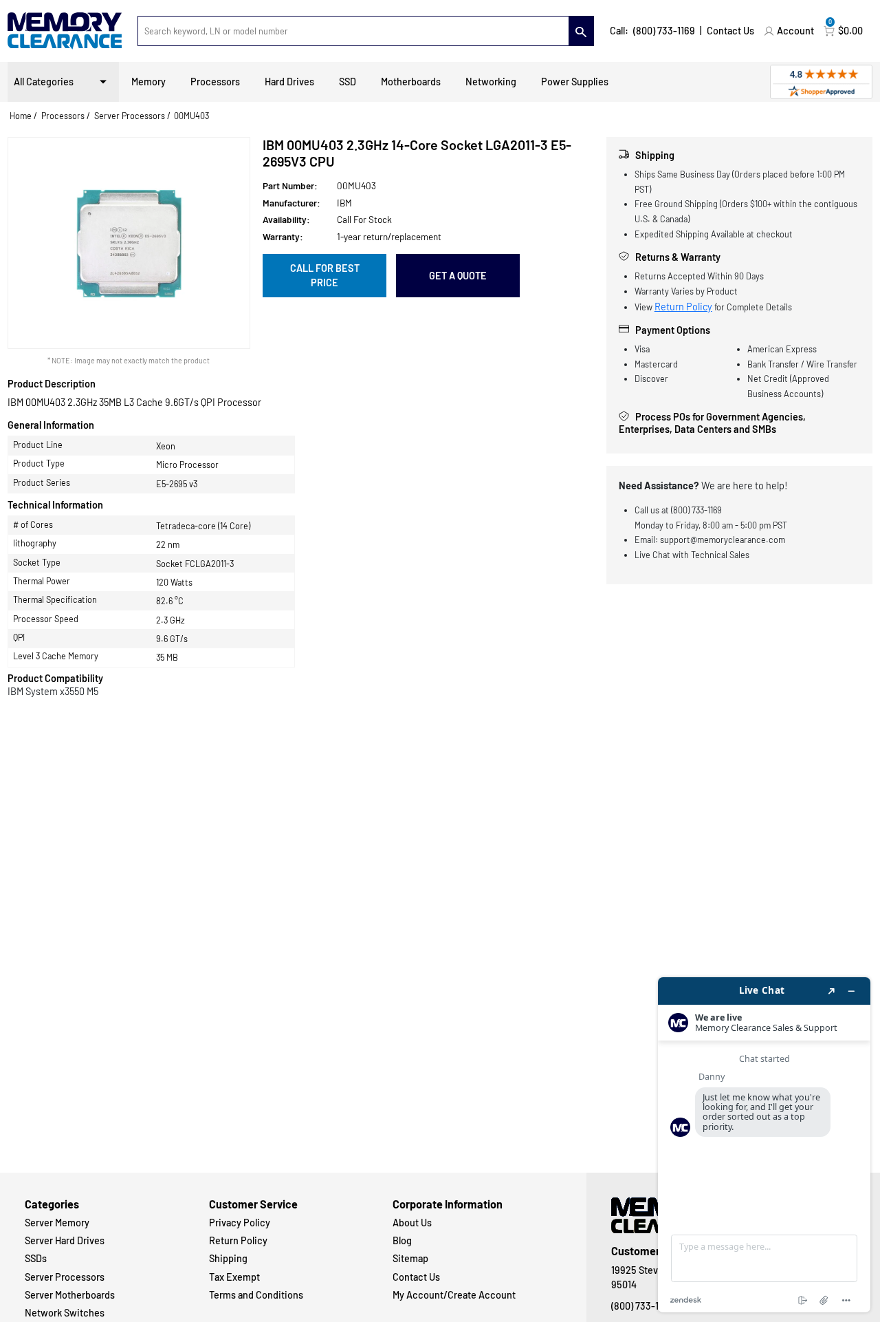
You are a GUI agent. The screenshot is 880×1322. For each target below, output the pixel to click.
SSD (347, 81)
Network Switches (64, 1313)
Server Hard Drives (64, 1240)
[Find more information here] (764, 1145)
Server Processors (129, 115)
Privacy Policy (239, 1222)
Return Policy (683, 306)
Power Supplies (574, 81)
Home (21, 115)
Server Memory (57, 1222)
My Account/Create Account (454, 1295)
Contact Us (730, 30)
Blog (402, 1240)
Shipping (228, 1258)
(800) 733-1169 (664, 30)
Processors (215, 81)
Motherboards (411, 81)
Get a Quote (458, 275)
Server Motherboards (70, 1295)
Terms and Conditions (256, 1295)
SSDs (36, 1258)
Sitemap (410, 1258)
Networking (490, 81)
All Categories (44, 81)
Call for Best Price (325, 275)
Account (795, 30)
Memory (148, 81)
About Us (412, 1222)
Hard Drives (289, 81)
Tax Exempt (234, 1277)
